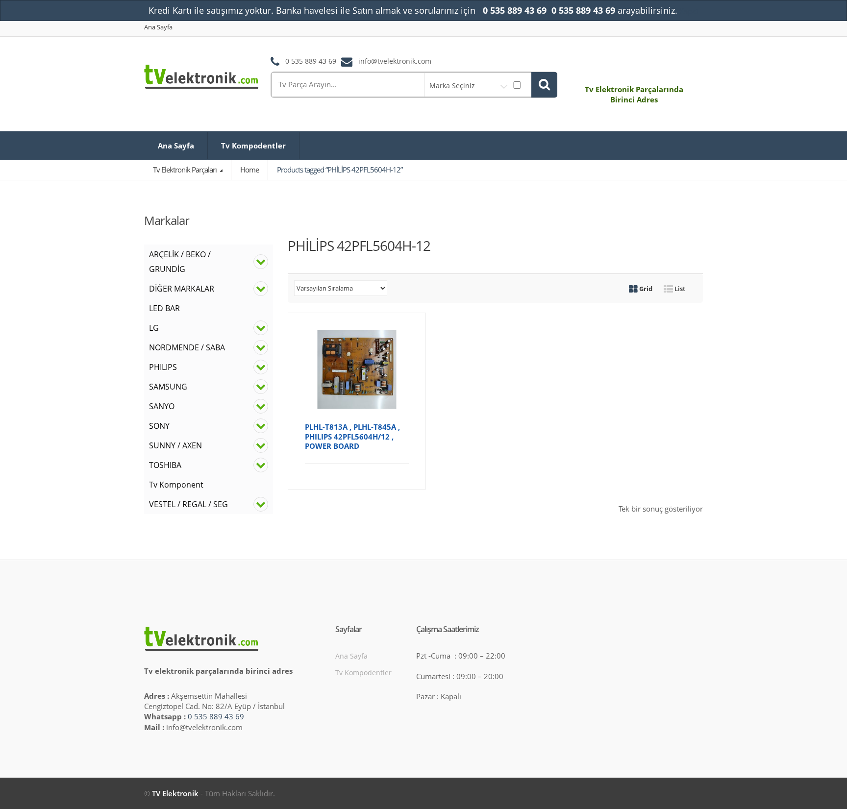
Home (249, 169)
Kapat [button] (688, 11)
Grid (645, 288)
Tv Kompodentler (253, 145)
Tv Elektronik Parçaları (185, 169)
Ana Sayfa (158, 27)
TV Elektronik (175, 793)
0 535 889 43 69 (216, 716)
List (679, 288)
